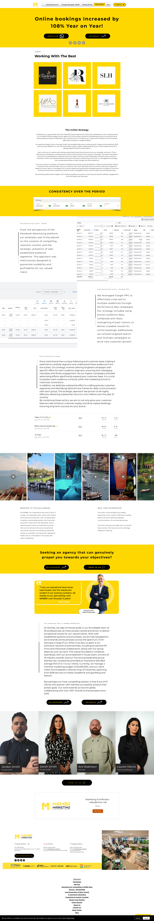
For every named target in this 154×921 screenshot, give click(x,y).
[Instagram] (70, 43)
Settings (138, 918)
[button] (98, 811)
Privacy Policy (70, 918)
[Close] (152, 918)
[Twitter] (79, 43)
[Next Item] (151, 476)
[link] (97, 801)
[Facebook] (75, 43)
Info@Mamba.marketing (53, 849)
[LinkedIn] (83, 43)
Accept (146, 918)
